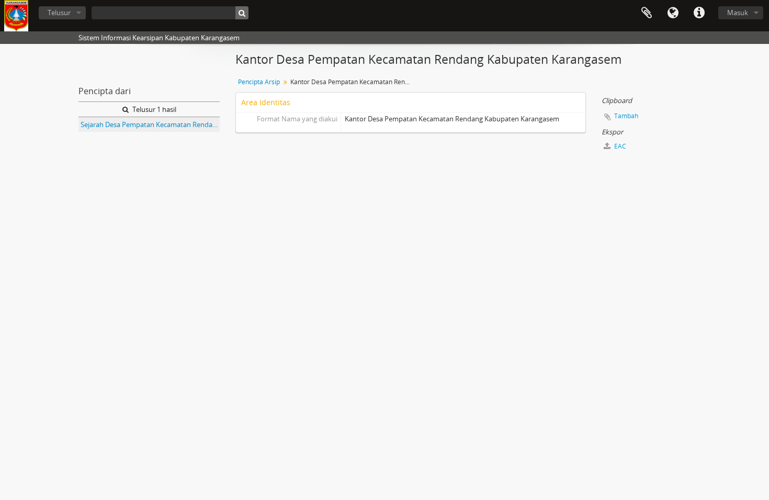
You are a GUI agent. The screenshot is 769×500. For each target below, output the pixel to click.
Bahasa (673, 13)
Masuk (737, 12)
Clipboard (647, 13)
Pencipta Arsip (259, 81)
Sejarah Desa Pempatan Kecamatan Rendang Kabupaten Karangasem (150, 124)
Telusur (59, 12)
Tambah (626, 115)
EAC (619, 146)
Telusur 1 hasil (153, 109)
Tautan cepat (699, 13)
